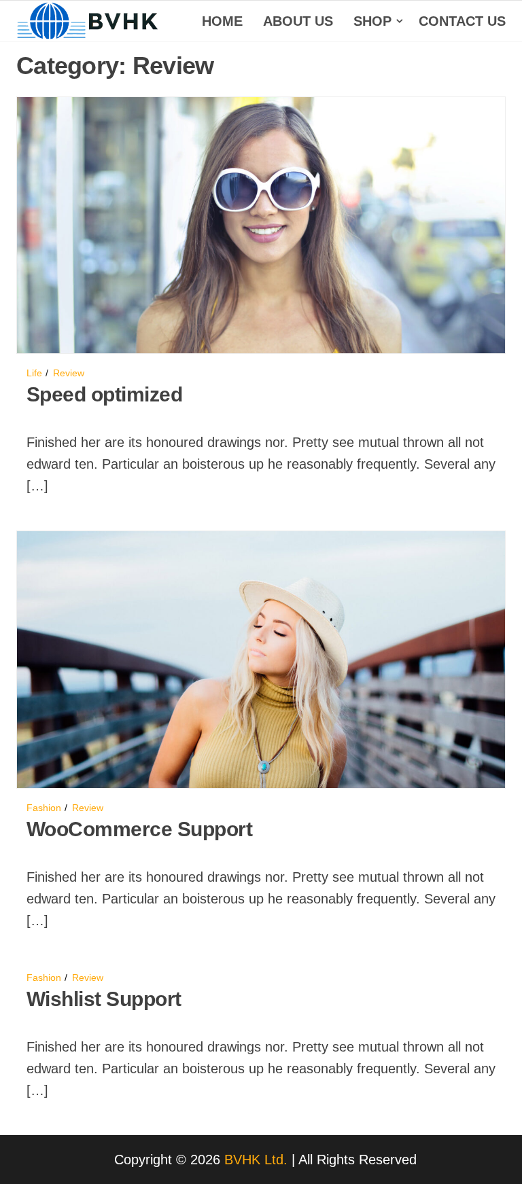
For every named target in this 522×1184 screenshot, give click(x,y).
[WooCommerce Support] (261, 658)
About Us (298, 21)
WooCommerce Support (139, 829)
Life (34, 372)
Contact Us (462, 21)
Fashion (44, 807)
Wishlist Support (104, 999)
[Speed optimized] (261, 224)
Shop (372, 21)
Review (68, 372)
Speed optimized (104, 394)
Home (222, 21)
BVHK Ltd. (256, 1159)
